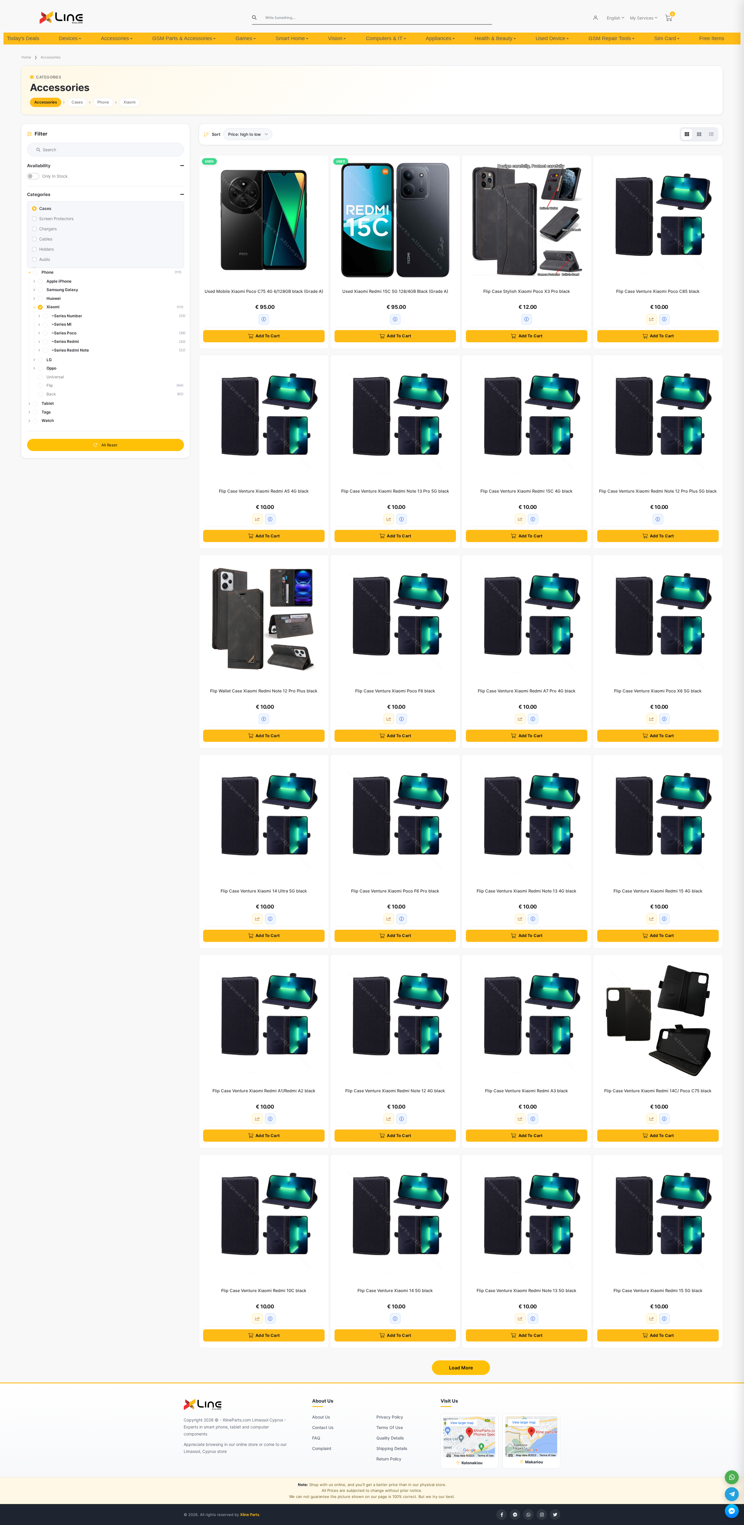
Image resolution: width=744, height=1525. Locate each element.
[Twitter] (555, 1514)
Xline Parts (249, 1514)
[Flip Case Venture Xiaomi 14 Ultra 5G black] (264, 819)
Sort (216, 134)
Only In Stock (55, 176)
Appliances (438, 38)
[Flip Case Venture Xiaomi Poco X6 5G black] (658, 620)
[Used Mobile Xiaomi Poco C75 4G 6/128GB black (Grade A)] (264, 220)
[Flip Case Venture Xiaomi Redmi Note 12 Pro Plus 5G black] (658, 420)
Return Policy (388, 1458)
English (613, 17)
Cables (45, 238)
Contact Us (323, 1427)
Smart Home (290, 38)
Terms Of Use (389, 1427)
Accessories (115, 38)
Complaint (321, 1448)
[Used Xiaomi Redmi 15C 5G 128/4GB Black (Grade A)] (395, 220)
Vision (335, 38)
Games (243, 38)
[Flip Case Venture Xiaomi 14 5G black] (395, 1219)
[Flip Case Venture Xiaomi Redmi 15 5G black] (658, 1219)
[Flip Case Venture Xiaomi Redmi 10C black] (264, 1219)
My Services (641, 17)
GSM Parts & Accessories (182, 38)
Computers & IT (384, 38)
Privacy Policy (389, 1416)
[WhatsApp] (732, 1477)
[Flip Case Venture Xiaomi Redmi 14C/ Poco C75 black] (658, 1019)
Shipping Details (391, 1448)
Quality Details (390, 1437)
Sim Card (665, 38)
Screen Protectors (56, 218)
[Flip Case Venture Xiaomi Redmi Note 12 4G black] (395, 1019)
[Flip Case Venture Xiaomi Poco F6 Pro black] (395, 819)
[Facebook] (501, 1514)
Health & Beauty (493, 38)
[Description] (264, 319)
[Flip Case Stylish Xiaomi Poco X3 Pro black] (526, 220)
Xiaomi (129, 102)
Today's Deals (23, 38)
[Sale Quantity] (651, 319)
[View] (686, 134)
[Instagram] (541, 1514)
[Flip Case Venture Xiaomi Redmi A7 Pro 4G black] (526, 620)
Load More (461, 1368)
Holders (46, 249)
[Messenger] (732, 1511)
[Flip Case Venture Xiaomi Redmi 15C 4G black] (526, 420)
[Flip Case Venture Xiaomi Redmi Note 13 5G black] (526, 1219)
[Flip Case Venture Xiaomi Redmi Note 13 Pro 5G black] (395, 420)
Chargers (48, 228)
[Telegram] (732, 1494)
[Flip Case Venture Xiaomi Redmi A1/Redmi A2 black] (264, 1019)
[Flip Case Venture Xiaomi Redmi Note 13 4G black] (526, 819)
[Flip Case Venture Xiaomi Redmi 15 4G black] (658, 819)
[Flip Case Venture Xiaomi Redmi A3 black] (526, 1019)
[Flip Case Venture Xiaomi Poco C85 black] (658, 220)
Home (26, 57)
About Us (321, 1416)
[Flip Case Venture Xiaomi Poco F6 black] (395, 620)
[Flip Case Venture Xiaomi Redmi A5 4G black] (264, 420)
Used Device (550, 38)
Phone (103, 102)
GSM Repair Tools (610, 38)
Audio (44, 259)
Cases (77, 102)
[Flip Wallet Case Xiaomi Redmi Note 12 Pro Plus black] (264, 620)
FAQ (316, 1437)
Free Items (711, 38)
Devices (68, 38)
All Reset (108, 445)
